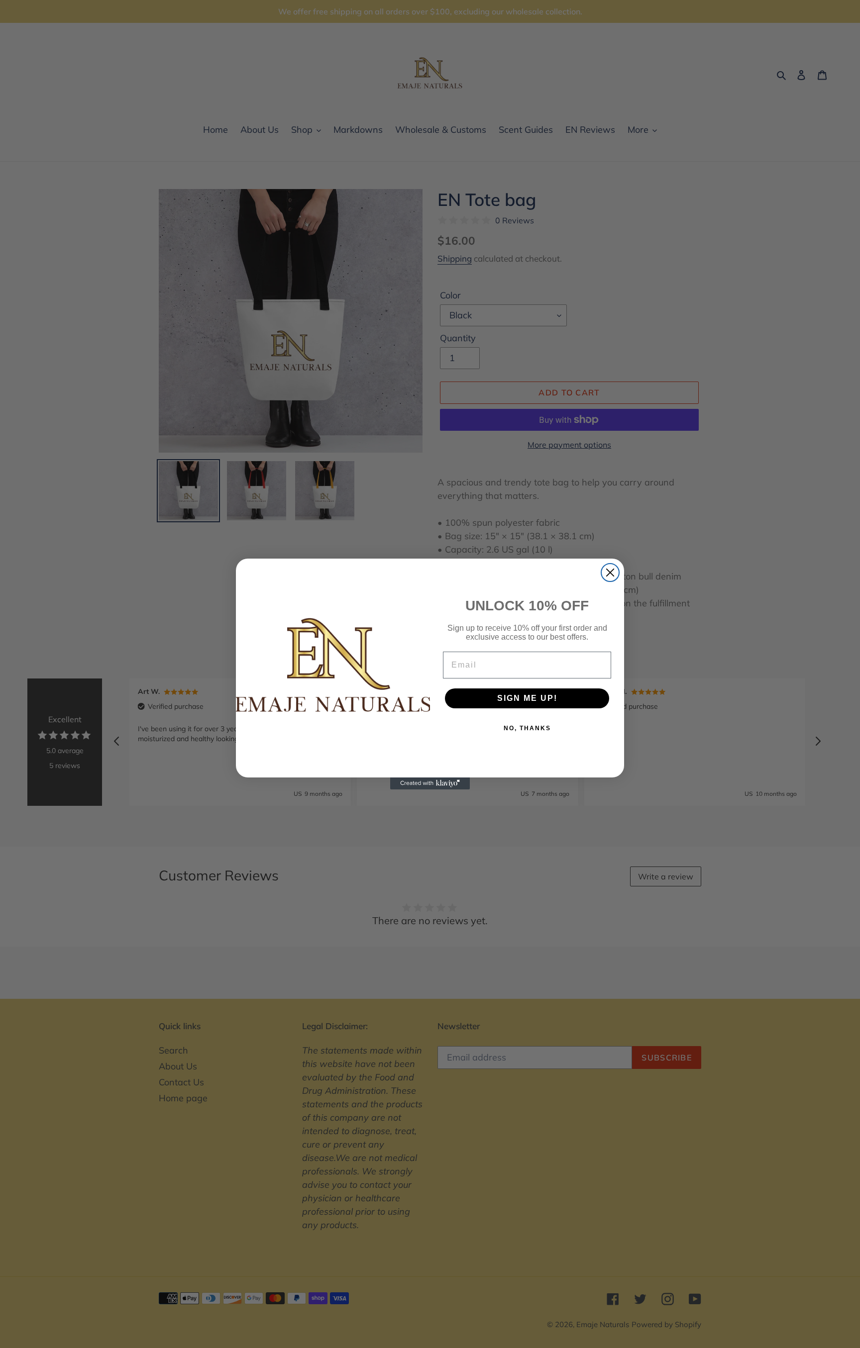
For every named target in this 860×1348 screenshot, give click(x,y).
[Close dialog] (610, 572)
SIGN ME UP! (527, 698)
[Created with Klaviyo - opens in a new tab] (430, 783)
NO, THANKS (527, 728)
